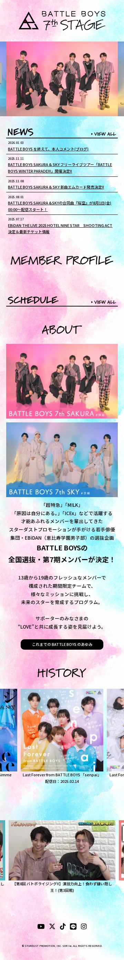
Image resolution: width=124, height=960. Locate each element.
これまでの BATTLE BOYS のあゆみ (62, 644)
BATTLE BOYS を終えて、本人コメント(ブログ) (48, 149)
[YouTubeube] (40, 927)
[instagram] (84, 927)
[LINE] (73, 927)
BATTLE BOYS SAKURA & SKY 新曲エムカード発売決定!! (56, 187)
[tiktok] (63, 927)
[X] (52, 927)
